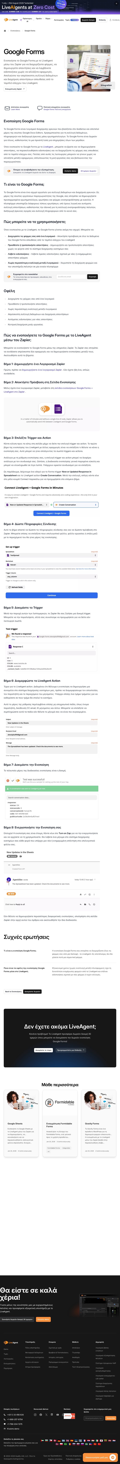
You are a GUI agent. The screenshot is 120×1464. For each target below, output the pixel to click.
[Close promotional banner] (116, 3)
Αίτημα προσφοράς (32, 1367)
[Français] (84, 1441)
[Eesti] (76, 1441)
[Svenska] (86, 1444)
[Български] (46, 1441)
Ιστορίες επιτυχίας (56, 1357)
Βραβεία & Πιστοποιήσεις (58, 1353)
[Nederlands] (114, 1441)
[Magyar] (93, 1441)
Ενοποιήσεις (15, 31)
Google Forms (30, 31)
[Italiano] (97, 1441)
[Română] (69, 1444)
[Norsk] (57, 1444)
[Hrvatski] (88, 1441)
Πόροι (47, 19)
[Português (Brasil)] (65, 1444)
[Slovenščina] (82, 1444)
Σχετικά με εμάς (55, 1348)
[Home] (5, 31)
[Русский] (74, 1444)
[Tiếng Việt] (95, 1444)
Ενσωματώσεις (9, 1363)
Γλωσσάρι (76, 1353)
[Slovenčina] (78, 1444)
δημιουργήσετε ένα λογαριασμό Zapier (42, 370)
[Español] (71, 1441)
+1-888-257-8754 (15, 1419)
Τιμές (6, 1354)
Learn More (15, 109)
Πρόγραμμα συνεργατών (58, 1362)
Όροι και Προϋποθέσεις (52, 1456)
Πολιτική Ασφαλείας (74, 1456)
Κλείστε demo (43, 1319)
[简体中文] (99, 1444)
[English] (67, 1441)
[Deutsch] (59, 1441)
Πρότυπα (75, 1362)
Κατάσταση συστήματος (34, 1357)
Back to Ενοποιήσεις (13, 992)
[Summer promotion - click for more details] (60, 7)
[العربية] (42, 1441)
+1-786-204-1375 (14, 1424)
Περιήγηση (8, 1368)
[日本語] (101, 1441)
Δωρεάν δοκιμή (88, 20)
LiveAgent (48, 147)
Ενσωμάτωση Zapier (13, 89)
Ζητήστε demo (70, 171)
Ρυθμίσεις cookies (73, 1459)
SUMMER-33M (14, 11)
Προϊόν (39, 19)
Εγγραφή (92, 277)
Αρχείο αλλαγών (32, 1362)
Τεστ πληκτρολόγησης (81, 1367)
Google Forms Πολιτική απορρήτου (57, 109)
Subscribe (111, 1418)
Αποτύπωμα (53, 1367)
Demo (6, 1349)
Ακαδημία (76, 1357)
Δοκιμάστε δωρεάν (32, 992)
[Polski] (61, 1444)
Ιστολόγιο (76, 1348)
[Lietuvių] (105, 1441)
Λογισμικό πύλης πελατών (106, 1391)
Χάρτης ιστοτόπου (55, 1459)
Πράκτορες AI (27, 20)
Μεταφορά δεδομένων (34, 1353)
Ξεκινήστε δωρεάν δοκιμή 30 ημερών (17, 1319)
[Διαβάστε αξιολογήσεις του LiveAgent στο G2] (69, 1416)
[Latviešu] (109, 1441)
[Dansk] (55, 1441)
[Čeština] (50, 1441)
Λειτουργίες (8, 1359)
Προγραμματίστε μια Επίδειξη (69, 1050)
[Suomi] (80, 1441)
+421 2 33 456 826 (15, 1415)
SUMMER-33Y (36, 11)
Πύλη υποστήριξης (32, 1348)
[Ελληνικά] (63, 1441)
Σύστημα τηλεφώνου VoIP (106, 1363)
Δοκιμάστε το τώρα (43, 1050)
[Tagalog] (90, 1444)
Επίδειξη (102, 20)
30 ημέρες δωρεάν (88, 171)
